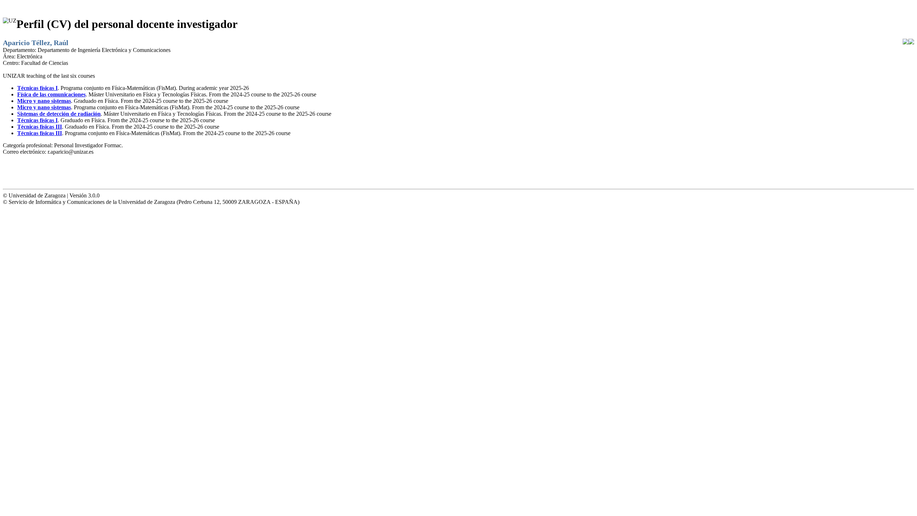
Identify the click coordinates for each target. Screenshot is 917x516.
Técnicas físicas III (39, 127)
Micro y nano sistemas (44, 101)
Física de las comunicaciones (51, 94)
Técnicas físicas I (37, 88)
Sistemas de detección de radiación (59, 114)
